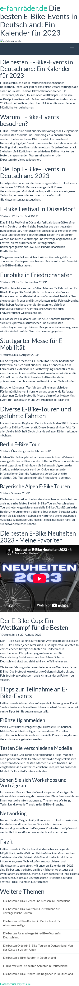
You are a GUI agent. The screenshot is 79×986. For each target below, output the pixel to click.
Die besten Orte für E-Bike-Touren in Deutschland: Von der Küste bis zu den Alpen (38, 947)
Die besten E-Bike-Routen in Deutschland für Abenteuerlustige (31, 923)
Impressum (23, 984)
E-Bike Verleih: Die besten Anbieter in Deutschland (35, 965)
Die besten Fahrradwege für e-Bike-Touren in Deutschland (32, 935)
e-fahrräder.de (23, 8)
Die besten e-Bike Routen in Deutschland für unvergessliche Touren (31, 911)
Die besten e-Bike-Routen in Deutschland (29, 957)
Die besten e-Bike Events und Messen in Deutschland (36, 901)
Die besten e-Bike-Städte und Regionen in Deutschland (38, 973)
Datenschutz (8, 984)
